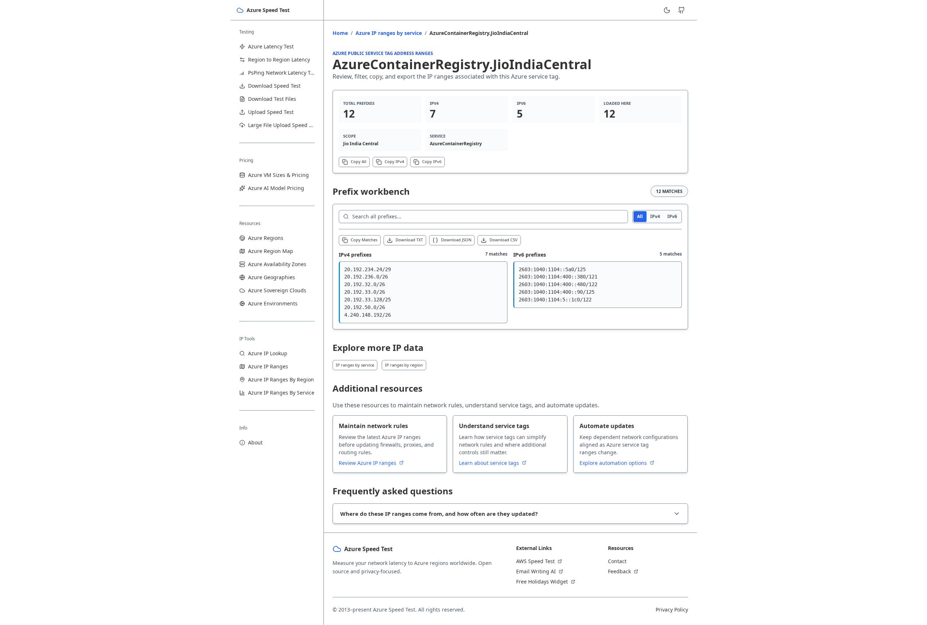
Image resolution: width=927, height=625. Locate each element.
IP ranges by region (404, 365)
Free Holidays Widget (542, 581)
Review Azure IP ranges (368, 462)
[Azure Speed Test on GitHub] (681, 10)
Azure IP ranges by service (389, 32)
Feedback (619, 571)
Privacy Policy (672, 609)
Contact (617, 561)
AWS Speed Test (535, 561)
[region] (423, 292)
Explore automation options (614, 462)
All (640, 216)
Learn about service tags (490, 462)
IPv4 (655, 216)
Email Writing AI (536, 571)
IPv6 (672, 216)
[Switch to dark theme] (666, 10)
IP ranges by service (355, 365)
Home (340, 32)
